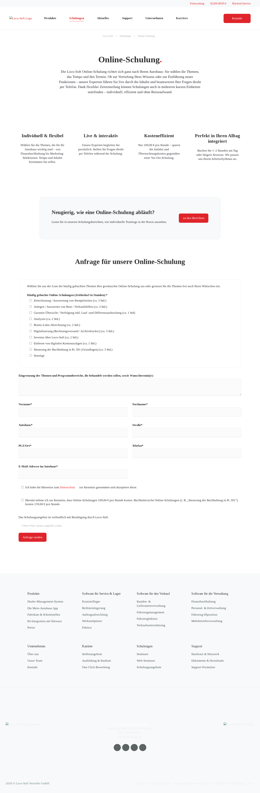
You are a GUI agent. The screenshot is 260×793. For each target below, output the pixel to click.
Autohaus (26, 425)
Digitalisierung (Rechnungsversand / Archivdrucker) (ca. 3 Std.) (74, 331)
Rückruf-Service (241, 3)
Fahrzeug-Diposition (204, 614)
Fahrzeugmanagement (150, 612)
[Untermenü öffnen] (61, 18)
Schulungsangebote (149, 667)
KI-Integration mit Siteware (44, 621)
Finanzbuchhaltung (203, 601)
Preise (31, 627)
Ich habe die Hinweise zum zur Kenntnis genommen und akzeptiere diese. (81, 487)
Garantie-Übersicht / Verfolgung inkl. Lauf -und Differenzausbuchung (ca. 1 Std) (84, 312)
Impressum (144, 783)
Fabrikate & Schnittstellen (43, 614)
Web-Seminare (146, 660)
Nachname (140, 404)
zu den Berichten (193, 218)
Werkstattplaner (92, 621)
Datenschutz (67, 487)
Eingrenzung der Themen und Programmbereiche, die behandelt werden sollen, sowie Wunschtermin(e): (86, 375)
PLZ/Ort (25, 445)
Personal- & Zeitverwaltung (208, 608)
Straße (139, 425)
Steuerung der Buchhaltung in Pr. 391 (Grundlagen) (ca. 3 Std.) (73, 349)
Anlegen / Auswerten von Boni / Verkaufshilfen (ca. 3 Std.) (70, 306)
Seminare (142, 654)
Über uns (33, 654)
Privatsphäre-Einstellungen (227, 783)
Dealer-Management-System (45, 601)
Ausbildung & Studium (96, 660)
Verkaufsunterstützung (151, 625)
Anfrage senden (32, 537)
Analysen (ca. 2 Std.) (47, 319)
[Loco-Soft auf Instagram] (134, 747)
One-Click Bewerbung (96, 667)
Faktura (87, 627)
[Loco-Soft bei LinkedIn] (142, 747)
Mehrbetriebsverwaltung (206, 621)
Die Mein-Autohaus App (42, 608)
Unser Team (34, 660)
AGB (251, 783)
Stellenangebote (92, 654)
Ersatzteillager (91, 601)
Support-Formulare (203, 667)
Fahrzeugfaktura (147, 618)
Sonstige (39, 355)
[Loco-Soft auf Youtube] (117, 747)
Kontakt (237, 18)
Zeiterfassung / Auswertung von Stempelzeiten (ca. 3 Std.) (70, 300)
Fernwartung (197, 3)
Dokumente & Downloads (207, 660)
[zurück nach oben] (246, 771)
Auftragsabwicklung (95, 614)
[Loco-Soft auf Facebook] (125, 747)
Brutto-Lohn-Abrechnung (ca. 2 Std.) (57, 325)
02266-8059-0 (218, 3)
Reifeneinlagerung (93, 608)
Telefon (139, 445)
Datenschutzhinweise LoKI (190, 783)
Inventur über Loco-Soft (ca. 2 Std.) (56, 337)
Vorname (25, 404)
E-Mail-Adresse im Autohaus (38, 466)
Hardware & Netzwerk (205, 654)
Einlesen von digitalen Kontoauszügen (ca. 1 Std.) (65, 343)
